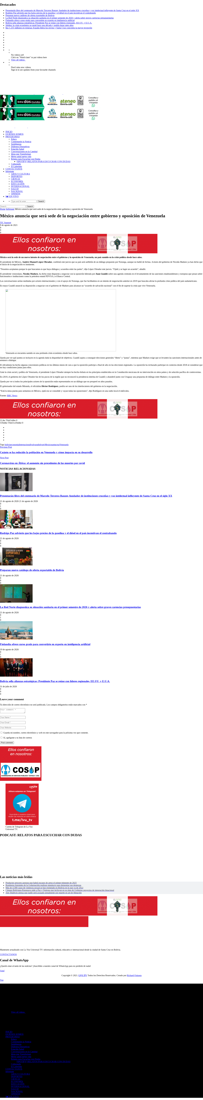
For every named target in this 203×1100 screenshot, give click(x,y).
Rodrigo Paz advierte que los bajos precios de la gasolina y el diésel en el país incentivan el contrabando (51, 13)
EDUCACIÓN (17, 184)
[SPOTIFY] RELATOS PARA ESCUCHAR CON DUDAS (43, 161)
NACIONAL (17, 191)
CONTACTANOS (14, 169)
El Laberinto (16, 166)
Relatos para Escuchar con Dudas (25, 159)
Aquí (2, 971)
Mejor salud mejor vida (21, 156)
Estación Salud (17, 149)
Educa (14, 139)
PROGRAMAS (13, 136)
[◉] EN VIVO (12, 196)
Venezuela (64, 444)
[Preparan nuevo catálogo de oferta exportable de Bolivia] (16, 565)
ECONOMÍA (17, 181)
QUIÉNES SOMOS (14, 134)
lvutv (42, 444)
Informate (10, 171)
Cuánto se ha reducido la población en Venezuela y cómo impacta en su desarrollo (46, 452)
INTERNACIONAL (20, 186)
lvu (31, 444)
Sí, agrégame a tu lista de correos (17, 738)
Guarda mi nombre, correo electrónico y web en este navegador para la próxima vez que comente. (45, 733)
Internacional (24, 444)
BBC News (12, 395)
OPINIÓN (15, 194)
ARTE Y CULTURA (20, 174)
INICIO (9, 131)
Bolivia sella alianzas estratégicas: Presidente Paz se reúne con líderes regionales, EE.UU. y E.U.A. (49, 23)
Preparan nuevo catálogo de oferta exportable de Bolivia (30, 15)
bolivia (8, 444)
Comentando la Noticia (21, 141)
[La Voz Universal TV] (45, 93)
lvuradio (36, 444)
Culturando (16, 164)
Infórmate (10, 209)
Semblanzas (16, 144)
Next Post (4, 458)
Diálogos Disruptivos (20, 146)
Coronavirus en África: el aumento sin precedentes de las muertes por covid (42, 463)
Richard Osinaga (134, 975)
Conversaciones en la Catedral (24, 151)
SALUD (15, 189)
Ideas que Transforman (21, 154)
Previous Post (6, 447)
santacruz (55, 444)
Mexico (48, 444)
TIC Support (5, 222)
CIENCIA (15, 179)
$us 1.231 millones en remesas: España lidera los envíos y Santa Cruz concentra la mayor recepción (49, 28)
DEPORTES (16, 176)
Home (2, 209)
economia (15, 444)
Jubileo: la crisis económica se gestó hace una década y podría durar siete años (39, 25)
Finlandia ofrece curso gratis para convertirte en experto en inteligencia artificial (40, 20)
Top (1, 980)
